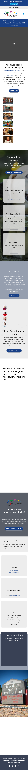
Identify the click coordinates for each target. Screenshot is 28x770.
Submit (6, 663)
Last (16, 647)
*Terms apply (14, 25)
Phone (5, 652)
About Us (14, 91)
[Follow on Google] (15, 766)
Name (5, 643)
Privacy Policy (6, 760)
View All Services (14, 172)
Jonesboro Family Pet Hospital (13, 71)
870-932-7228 (8, 1)
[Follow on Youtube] (18, 766)
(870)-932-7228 (16, 593)
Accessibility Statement (18, 760)
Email (5, 650)
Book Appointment (14, 7)
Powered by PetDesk (14, 762)
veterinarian (9, 75)
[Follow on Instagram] (12, 766)
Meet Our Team (14, 351)
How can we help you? (10, 654)
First (16, 645)
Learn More (14, 199)
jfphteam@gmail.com (19, 1)
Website (5, 660)
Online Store (14, 4)
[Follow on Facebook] (9, 766)
